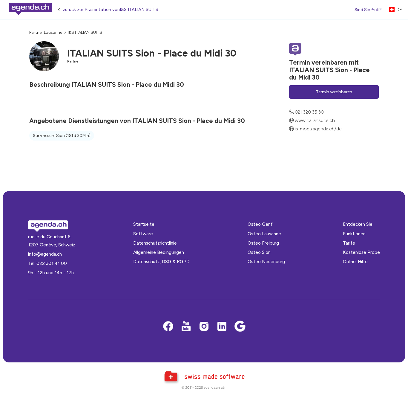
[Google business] (240, 326)
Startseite (143, 224)
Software (143, 234)
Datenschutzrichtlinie (155, 243)
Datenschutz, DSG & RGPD (161, 261)
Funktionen (354, 234)
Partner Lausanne (45, 32)
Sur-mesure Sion (62, 135)
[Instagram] (204, 326)
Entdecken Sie (357, 224)
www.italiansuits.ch (315, 120)
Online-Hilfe (355, 261)
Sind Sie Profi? (368, 9)
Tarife (349, 243)
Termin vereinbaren (334, 91)
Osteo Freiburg (263, 243)
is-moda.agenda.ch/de (318, 129)
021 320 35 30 (309, 112)
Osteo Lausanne (264, 234)
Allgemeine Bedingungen (158, 252)
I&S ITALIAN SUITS (85, 32)
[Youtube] (186, 326)
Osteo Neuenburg (266, 261)
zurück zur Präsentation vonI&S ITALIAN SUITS (110, 9)
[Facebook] (168, 326)
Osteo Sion (259, 252)
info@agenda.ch (45, 254)
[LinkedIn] (222, 326)
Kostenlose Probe (361, 252)
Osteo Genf (260, 224)
